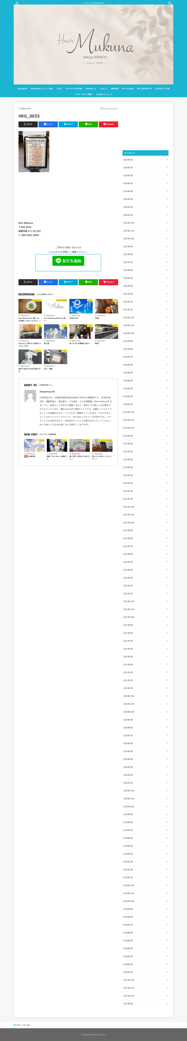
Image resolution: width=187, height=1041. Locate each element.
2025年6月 (128, 270)
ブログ (59, 88)
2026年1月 (128, 214)
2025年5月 (128, 277)
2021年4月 (128, 664)
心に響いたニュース (104, 94)
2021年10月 (128, 617)
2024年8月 (128, 348)
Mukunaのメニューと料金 (42, 88)
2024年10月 (128, 333)
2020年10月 (128, 711)
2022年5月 (128, 561)
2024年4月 (128, 380)
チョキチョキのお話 (73, 88)
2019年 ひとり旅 (162, 88)
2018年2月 (128, 964)
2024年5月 (128, 372)
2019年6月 (128, 838)
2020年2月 (128, 774)
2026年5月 (128, 183)
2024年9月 (128, 341)
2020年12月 (128, 696)
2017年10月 (128, 995)
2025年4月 (128, 285)
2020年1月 (128, 782)
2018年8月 (128, 916)
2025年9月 (128, 246)
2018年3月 (128, 956)
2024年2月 (128, 396)
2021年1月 (128, 688)
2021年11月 (128, 609)
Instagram (22, 88)
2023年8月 (128, 443)
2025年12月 (128, 222)
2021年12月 (128, 601)
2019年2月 (128, 869)
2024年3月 (128, 388)
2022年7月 (128, 546)
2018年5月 (128, 940)
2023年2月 (128, 490)
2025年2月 (128, 301)
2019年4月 (128, 853)
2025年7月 (128, 262)
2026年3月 (128, 199)
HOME (18, 1025)
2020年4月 (128, 759)
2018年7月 (128, 924)
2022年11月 (128, 514)
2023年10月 (128, 427)
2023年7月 (128, 451)
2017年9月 (128, 1003)
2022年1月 (128, 593)
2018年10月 (128, 901)
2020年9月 (128, 719)
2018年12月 (128, 885)
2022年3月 (128, 577)
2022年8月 (128, 538)
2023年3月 (128, 483)
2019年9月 (128, 814)
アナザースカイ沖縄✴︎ (84, 94)
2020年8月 (128, 727)
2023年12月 (128, 412)
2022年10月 (128, 522)
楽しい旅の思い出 (144, 88)
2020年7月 (128, 735)
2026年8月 (128, 159)
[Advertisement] (68, 196)
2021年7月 (128, 640)
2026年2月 (128, 206)
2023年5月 (128, 467)
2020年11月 (128, 703)
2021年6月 (128, 648)
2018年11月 (128, 893)
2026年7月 (128, 167)
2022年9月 (128, 530)
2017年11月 (128, 987)
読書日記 (114, 88)
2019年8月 (128, 822)
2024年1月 (128, 404)
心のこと (103, 88)
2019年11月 (128, 798)
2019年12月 (128, 790)
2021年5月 (128, 656)
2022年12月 (128, 506)
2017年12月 (128, 979)
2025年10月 (128, 238)
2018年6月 (128, 932)
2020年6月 (128, 743)
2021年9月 (128, 625)
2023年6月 (128, 459)
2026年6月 (128, 175)
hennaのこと (91, 88)
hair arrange (127, 88)
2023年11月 (128, 419)
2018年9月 (128, 908)
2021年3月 (128, 672)
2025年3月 (128, 293)
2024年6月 (128, 364)
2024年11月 (128, 325)
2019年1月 (128, 877)
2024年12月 (128, 317)
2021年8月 (128, 632)
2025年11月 (128, 230)
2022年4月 (128, 569)
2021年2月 (128, 680)
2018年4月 (128, 948)
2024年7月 (128, 356)
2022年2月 (128, 585)
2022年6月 (128, 554)
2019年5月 (128, 845)
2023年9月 (128, 435)
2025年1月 (128, 309)
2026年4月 (128, 191)
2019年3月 (128, 861)
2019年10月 (128, 806)
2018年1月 (128, 972)
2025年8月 (128, 254)
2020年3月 (128, 767)
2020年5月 (128, 751)
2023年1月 (128, 498)
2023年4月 (128, 475)
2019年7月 (128, 830)
